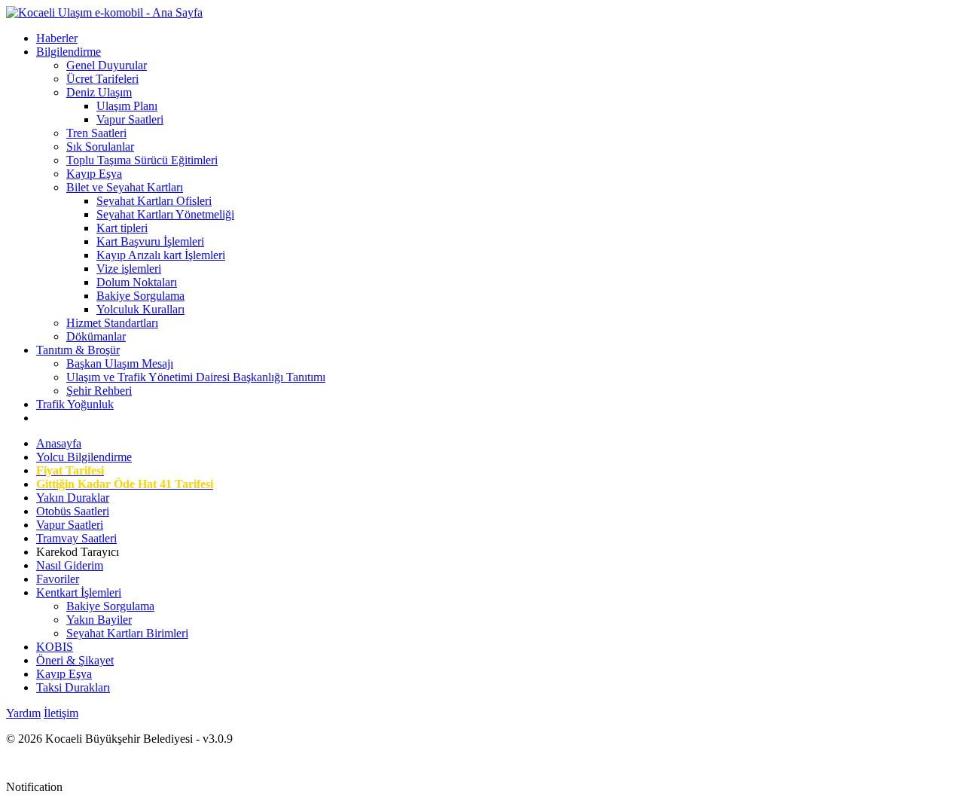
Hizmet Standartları (112, 322)
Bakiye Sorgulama (140, 295)
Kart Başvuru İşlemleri (150, 241)
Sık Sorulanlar (100, 146)
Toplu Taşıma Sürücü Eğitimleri (142, 160)
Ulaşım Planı (126, 105)
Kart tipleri (122, 227)
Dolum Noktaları (136, 282)
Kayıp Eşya (94, 173)
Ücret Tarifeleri (102, 78)
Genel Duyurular (106, 65)
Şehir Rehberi (99, 390)
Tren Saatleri (96, 133)
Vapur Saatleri (129, 119)
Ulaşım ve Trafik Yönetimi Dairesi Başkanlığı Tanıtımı (195, 377)
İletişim (61, 713)
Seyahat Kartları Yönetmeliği (165, 214)
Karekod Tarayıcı (77, 551)
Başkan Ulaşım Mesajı (119, 363)
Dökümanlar (96, 336)
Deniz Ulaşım (99, 92)
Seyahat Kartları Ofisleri (154, 200)
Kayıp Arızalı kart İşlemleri (160, 255)
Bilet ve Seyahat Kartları (124, 187)
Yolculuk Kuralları (140, 309)
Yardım (23, 713)
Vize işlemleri (128, 268)
